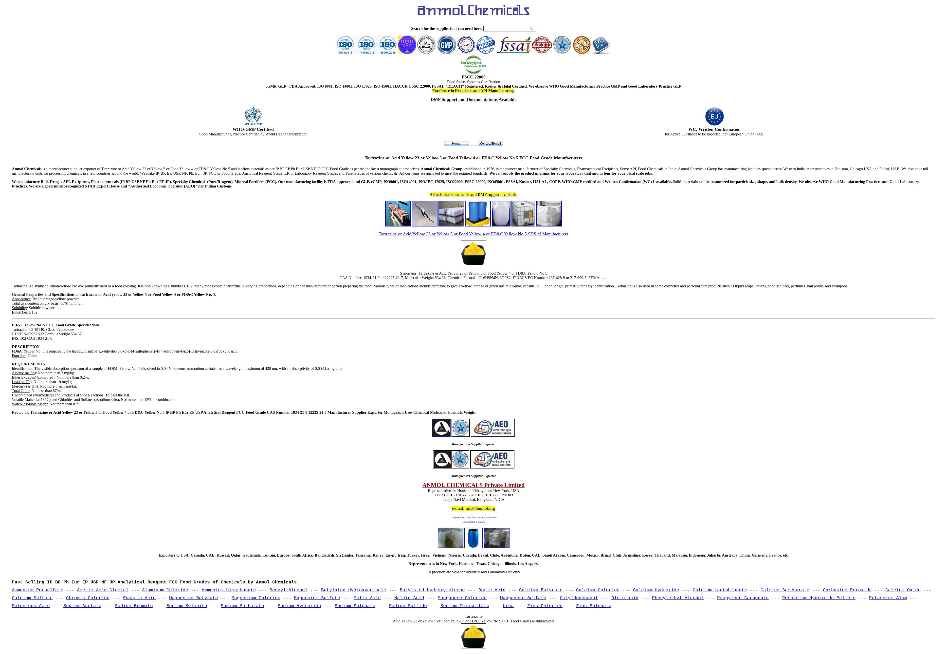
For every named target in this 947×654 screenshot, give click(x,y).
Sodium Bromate (134, 605)
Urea (508, 605)
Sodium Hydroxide (299, 605)
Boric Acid (492, 590)
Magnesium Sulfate (317, 598)
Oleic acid (624, 598)
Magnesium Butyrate (193, 598)
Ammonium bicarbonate (229, 590)
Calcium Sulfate (32, 598)
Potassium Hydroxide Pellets (819, 598)
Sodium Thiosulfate (464, 605)
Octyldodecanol (579, 598)
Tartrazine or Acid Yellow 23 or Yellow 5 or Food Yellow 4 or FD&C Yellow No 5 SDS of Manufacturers (473, 233)
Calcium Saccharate (785, 590)
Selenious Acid (31, 605)
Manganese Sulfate (523, 598)
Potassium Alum (888, 598)
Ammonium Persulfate (37, 590)
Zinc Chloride (545, 605)
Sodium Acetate (82, 605)
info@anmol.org (480, 508)
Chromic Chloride (87, 598)
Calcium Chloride (597, 590)
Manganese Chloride (462, 598)
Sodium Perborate (242, 605)
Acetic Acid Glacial (102, 590)
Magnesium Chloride (256, 598)
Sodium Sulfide (408, 605)
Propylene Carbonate (743, 598)
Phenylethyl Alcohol (678, 598)
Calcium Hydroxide (656, 590)
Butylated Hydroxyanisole (353, 590)
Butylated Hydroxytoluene (432, 590)
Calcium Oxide (903, 590)
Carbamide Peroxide (847, 590)
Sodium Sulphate (355, 605)
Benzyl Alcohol (289, 590)
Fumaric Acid (139, 598)
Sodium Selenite (186, 605)
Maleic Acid (409, 598)
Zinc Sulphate (593, 605)
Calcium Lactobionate (720, 590)
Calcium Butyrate (541, 590)
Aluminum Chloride (165, 590)
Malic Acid (367, 598)
